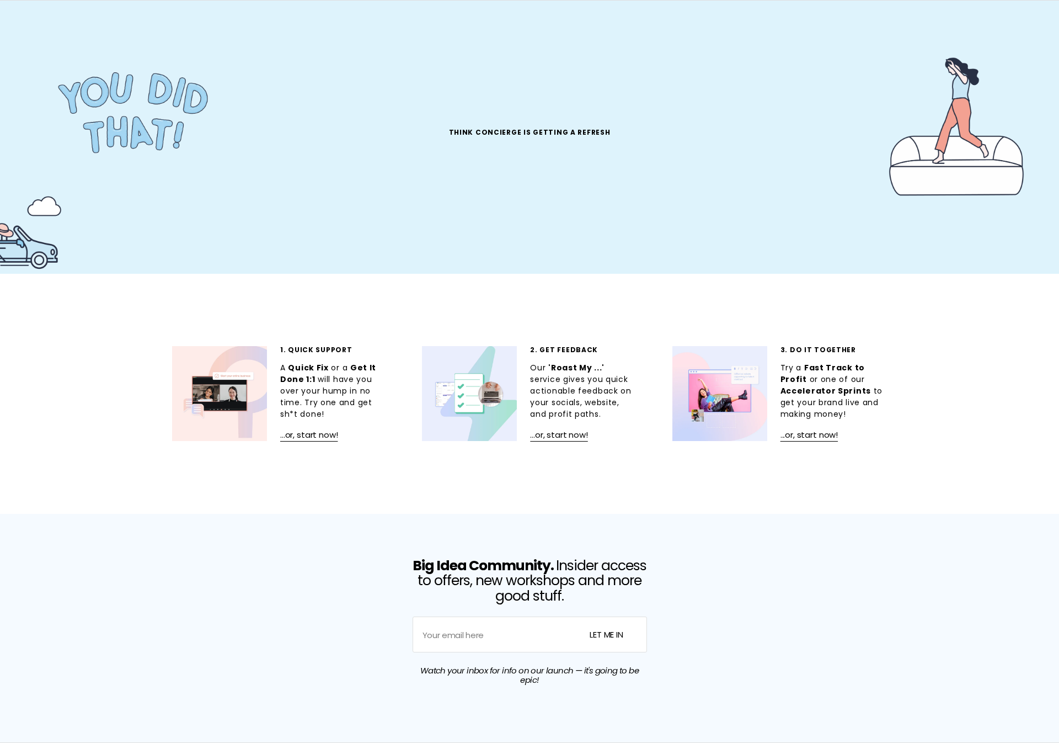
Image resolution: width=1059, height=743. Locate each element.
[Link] (279, 394)
